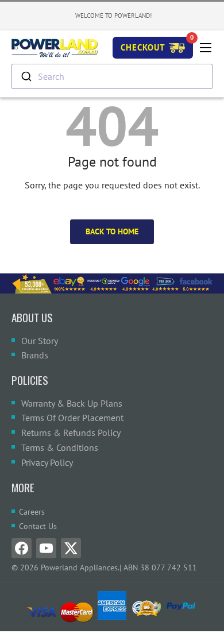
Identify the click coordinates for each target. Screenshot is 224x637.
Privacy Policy (47, 462)
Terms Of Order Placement (72, 417)
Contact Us (38, 526)
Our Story (39, 340)
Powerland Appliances (79, 567)
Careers (32, 512)
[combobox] (112, 76)
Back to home (112, 231)
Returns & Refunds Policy (71, 432)
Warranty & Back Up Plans (71, 403)
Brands (34, 355)
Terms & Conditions (59, 447)
